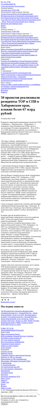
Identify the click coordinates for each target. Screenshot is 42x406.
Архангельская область (9, 14)
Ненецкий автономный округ (27, 16)
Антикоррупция (16, 80)
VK (16, 330)
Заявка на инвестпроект (9, 346)
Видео (17, 84)
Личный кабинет (7, 29)
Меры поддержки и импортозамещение (20, 85)
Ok (23, 330)
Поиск (3, 25)
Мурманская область (8, 16)
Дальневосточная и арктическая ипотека (16, 355)
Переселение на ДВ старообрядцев (13, 359)
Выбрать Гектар (18, 61)
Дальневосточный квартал (20, 55)
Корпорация (29, 75)
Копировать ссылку (8, 302)
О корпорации (6, 363)
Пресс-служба (31, 84)
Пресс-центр (5, 378)
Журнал (23, 84)
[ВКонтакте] (5, 299)
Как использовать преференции (12, 342)
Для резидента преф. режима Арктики (15, 34)
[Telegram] (2, 299)
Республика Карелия (8, 18)
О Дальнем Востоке (8, 73)
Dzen (20, 330)
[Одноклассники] (8, 299)
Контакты (4, 90)
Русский (4, 4)
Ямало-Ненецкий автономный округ (18, 22)
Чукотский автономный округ (18, 22)
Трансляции (11, 88)
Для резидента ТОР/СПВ (10, 10)
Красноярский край (25, 14)
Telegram (4, 330)
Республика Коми (23, 18)
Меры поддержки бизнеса (10, 49)
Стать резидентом (7, 6)
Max (8, 330)
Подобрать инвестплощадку (24, 51)
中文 (14, 4)
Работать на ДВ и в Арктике (13, 65)
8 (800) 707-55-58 (7, 328)
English (9, 4)
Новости (4, 84)
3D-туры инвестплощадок (10, 340)
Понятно (4, 404)
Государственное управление (14, 75)
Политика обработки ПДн (10, 376)
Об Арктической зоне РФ (10, 367)
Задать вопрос (16, 57)
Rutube (12, 330)
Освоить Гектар (6, 61)
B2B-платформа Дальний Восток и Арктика (17, 336)
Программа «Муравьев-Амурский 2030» (16, 361)
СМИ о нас (11, 84)
